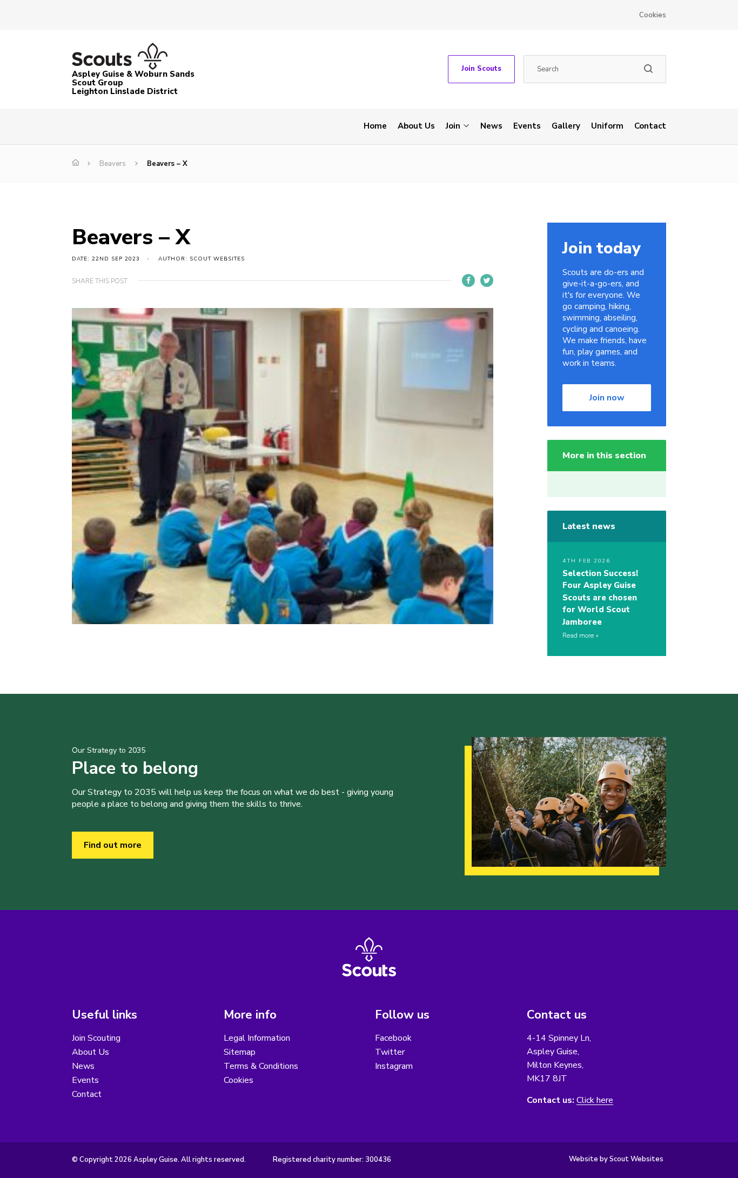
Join (453, 126)
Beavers (112, 164)
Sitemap (240, 1052)
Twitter (390, 1052)
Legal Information (257, 1038)
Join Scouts (481, 68)
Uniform (607, 126)
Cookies (652, 15)
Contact (650, 126)
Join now (607, 398)
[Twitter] (486, 280)
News (491, 126)
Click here (594, 1100)
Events (527, 126)
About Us (416, 126)
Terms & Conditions (261, 1066)
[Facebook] (468, 280)
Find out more (113, 845)
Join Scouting (96, 1038)
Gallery (566, 126)
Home (375, 126)
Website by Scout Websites (616, 1159)
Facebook (393, 1038)
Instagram (394, 1066)
